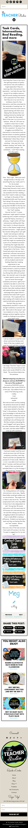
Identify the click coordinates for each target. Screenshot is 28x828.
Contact (14, 792)
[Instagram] (14, 2)
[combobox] (14, 6)
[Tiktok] (11, 2)
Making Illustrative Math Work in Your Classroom (14, 665)
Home (14, 775)
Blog (14, 781)
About (14, 778)
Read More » (14, 669)
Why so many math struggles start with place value (14, 714)
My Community (14, 789)
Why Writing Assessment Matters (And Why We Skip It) (14, 689)
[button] (14, 19)
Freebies (14, 787)
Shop (13, 784)
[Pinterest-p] (17, 2)
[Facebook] (7, 2)
